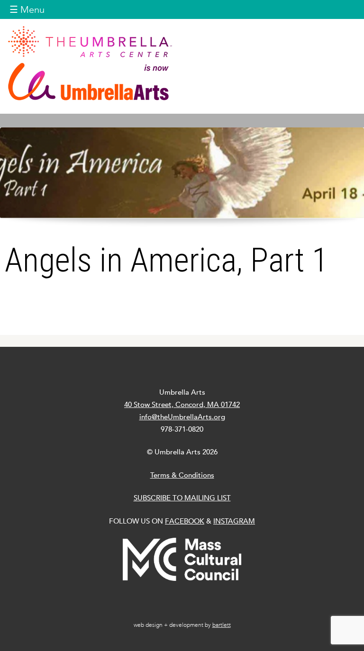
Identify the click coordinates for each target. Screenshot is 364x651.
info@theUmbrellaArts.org (182, 416)
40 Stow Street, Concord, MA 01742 (182, 404)
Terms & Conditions (182, 474)
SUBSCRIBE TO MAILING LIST (182, 497)
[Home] (182, 63)
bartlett (221, 625)
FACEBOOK (184, 520)
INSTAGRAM (234, 520)
